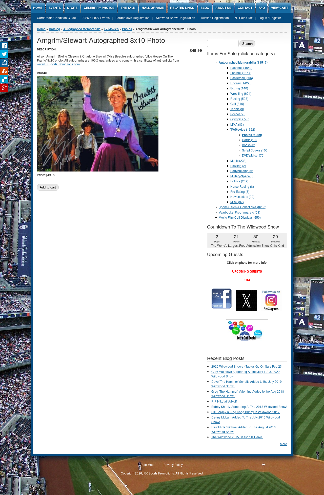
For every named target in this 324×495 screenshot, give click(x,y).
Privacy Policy (173, 464)
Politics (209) (239, 181)
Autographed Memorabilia (81, 29)
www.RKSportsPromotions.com (58, 64)
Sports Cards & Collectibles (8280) (242, 207)
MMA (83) (237, 124)
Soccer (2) (237, 114)
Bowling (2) (238, 165)
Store (72, 7)
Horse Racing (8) (242, 186)
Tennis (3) (237, 109)
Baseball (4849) (241, 67)
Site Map (147, 464)
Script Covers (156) (255, 150)
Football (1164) (240, 72)
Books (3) (248, 145)
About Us (223, 7)
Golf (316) (237, 103)
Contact (245, 7)
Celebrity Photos (99, 7)
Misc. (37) (237, 202)
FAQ (262, 7)
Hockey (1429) (240, 83)
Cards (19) (249, 140)
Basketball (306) (241, 77)
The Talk (128, 7)
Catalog (54, 29)
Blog (204, 7)
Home (37, 7)
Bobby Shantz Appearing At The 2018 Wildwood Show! (249, 406)
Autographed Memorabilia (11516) (243, 62)
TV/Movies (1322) (242, 129)
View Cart (279, 7)
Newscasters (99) (242, 196)
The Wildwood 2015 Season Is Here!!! (237, 437)
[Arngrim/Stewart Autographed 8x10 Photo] (97, 170)
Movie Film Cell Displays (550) (240, 217)
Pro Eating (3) (239, 191)
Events (55, 7)
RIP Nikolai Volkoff (224, 401)
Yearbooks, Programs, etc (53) (239, 212)
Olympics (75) (239, 119)
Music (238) (238, 160)
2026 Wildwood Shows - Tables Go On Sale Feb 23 (246, 366)
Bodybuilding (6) (241, 170)
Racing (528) (239, 98)
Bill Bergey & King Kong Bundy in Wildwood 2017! (245, 412)
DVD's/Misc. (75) (253, 155)
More (283, 444)
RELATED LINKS (182, 7)
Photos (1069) (252, 134)
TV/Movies (111, 29)
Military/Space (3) (242, 176)
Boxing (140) (239, 88)
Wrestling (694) (240, 93)
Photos (127, 29)
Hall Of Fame (153, 7)
